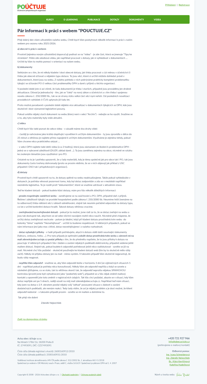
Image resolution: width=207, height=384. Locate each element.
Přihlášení (170, 5)
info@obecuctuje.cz (179, 341)
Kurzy (50, 19)
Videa (157, 19)
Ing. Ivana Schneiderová (178, 354)
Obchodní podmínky (70, 374)
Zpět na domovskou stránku (32, 319)
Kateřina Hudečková (180, 364)
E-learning (71, 19)
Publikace (94, 19)
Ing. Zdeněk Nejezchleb (178, 357)
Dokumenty (136, 19)
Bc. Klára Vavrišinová (179, 361)
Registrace (184, 5)
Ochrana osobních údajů (91, 374)
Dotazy (114, 19)
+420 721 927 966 (179, 338)
